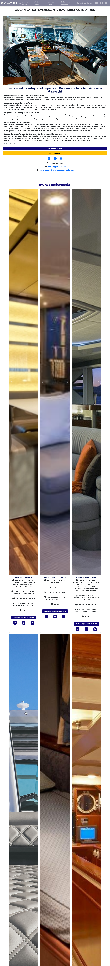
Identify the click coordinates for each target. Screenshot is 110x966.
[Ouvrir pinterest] (96, 3)
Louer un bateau (25, 3)
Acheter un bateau (37, 3)
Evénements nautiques (65, 3)
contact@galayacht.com (57, 167)
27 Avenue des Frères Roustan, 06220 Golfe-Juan (57, 170)
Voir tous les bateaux (55, 148)
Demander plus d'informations (23, 617)
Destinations (81, 3)
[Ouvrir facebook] (101, 3)
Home (18, 3)
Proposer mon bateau (51, 3)
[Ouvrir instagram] (106, 3)
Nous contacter (55, 153)
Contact (90, 3)
